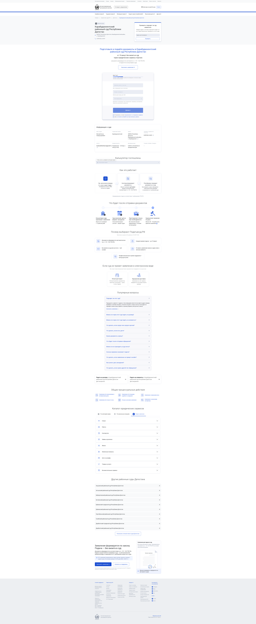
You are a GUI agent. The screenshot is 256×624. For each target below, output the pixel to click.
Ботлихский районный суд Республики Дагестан (109, 500)
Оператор (159, 1)
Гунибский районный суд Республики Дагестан (109, 519)
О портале (139, 1)
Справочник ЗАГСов (121, 595)
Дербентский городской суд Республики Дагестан (110, 523)
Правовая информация (130, 1)
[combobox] (128, 86)
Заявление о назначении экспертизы (151, 400)
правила (141, 115)
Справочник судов (121, 593)
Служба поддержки (99, 582)
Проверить (148, 38)
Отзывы (107, 1)
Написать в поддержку (121, 564)
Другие (158, 14)
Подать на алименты (133, 586)
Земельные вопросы (108, 451)
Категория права (103, 162)
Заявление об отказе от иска (106, 400)
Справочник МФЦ (121, 597)
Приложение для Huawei (145, 600)
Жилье (104, 445)
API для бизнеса (143, 593)
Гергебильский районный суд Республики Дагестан (110, 514)
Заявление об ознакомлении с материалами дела (106, 395)
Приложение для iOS (144, 599)
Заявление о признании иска (152, 395)
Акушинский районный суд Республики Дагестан (109, 485)
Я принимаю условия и (129, 115)
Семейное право (99, 14)
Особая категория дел (144, 591)
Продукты (131, 582)
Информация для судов (119, 1)
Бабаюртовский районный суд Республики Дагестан (110, 495)
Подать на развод (132, 585)
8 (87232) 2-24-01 (101, 38)
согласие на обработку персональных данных (128, 116)
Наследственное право (133, 591)
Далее (127, 110)
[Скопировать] (137, 139)
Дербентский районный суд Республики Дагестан (110, 528)
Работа (104, 427)
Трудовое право (110, 14)
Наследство (105, 433)
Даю (127, 116)
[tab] (128, 298)
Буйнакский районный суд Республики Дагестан (109, 509)
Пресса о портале (152, 1)
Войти (158, 7)
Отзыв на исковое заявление (129, 400)
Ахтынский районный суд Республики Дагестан (109, 490)
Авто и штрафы (106, 458)
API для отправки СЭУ (144, 594)
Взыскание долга (149, 14)
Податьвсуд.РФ (109, 582)
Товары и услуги (106, 464)
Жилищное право (121, 14)
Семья (104, 421)
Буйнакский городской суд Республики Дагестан (109, 504)
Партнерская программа (99, 1)
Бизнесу (112, 1)
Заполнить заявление (127, 67)
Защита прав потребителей (135, 14)
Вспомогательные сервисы (109, 470)
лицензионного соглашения (131, 115)
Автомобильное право (144, 586)
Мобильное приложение (110, 597)
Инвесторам (145, 1)
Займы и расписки (107, 439)
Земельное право (143, 585)
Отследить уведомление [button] (121, 7)
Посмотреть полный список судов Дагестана (128, 533)
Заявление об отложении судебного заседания (128, 395)
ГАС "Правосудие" (109, 599)
